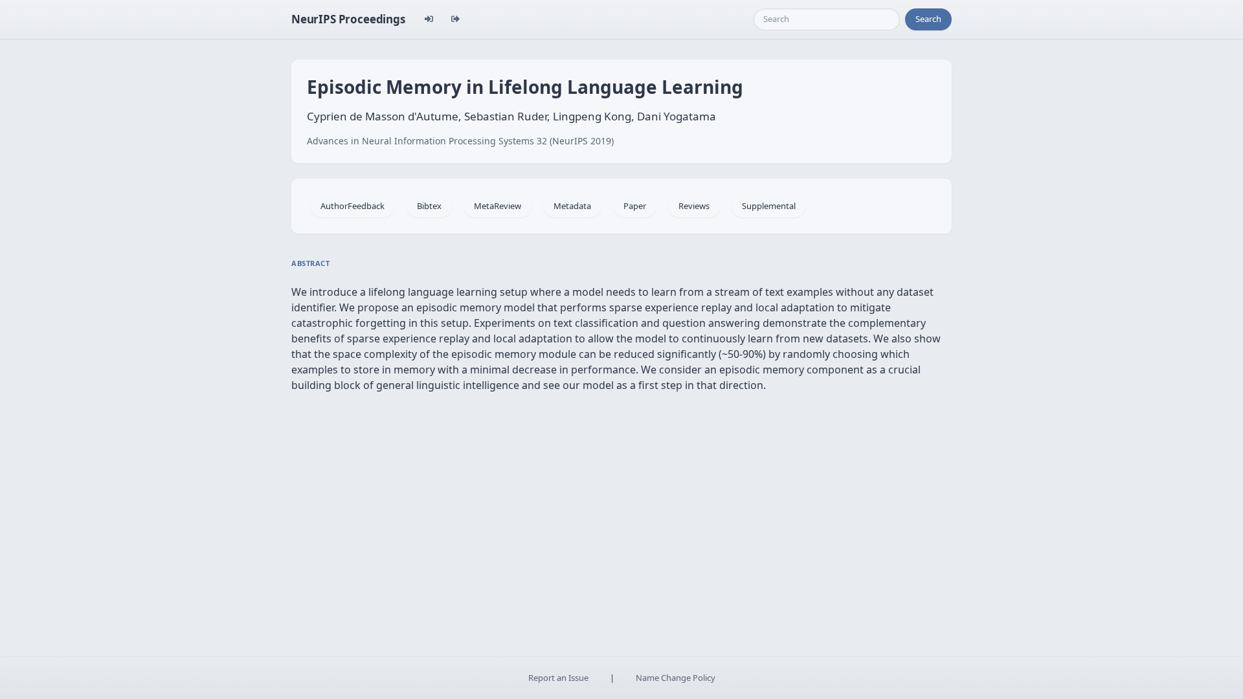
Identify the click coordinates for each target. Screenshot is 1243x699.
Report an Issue (558, 677)
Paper (634, 206)
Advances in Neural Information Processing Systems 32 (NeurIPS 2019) (460, 141)
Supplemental (769, 206)
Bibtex (429, 206)
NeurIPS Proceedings (348, 19)
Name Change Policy (675, 677)
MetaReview (497, 206)
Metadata (572, 206)
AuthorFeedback (352, 206)
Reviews (694, 206)
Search (928, 19)
